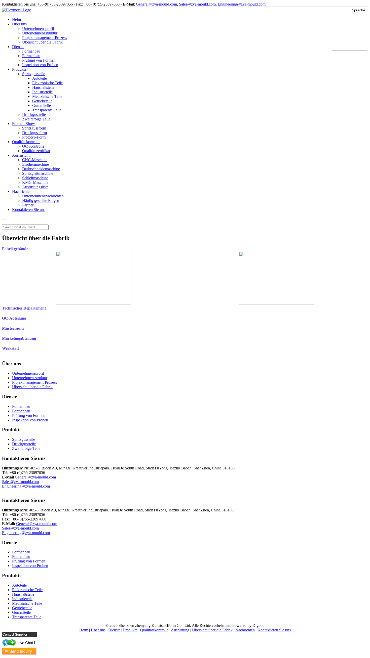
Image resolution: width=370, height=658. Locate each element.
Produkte (19, 69)
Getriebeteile (42, 101)
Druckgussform (34, 132)
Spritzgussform (34, 128)
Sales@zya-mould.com (197, 4)
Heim (16, 19)
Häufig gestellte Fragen (40, 200)
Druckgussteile (34, 114)
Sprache (358, 10)
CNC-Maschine (34, 160)
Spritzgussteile (33, 74)
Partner (27, 205)
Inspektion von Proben (40, 65)
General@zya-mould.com (156, 4)
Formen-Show (23, 123)
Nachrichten (21, 191)
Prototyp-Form (34, 137)
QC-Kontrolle (33, 146)
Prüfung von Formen (38, 60)
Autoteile (39, 78)
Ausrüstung (21, 155)
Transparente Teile (46, 110)
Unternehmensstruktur (39, 33)
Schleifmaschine (35, 178)
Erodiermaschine (35, 164)
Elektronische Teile (47, 83)
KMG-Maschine (35, 182)
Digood (258, 625)
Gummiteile (41, 105)
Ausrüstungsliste (35, 187)
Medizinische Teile (47, 96)
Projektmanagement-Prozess (44, 37)
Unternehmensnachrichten (43, 196)
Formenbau (31, 51)
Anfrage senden (14, 491)
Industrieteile (42, 92)
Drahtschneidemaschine (41, 169)
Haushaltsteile (43, 87)
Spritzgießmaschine (37, 173)
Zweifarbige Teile (36, 119)
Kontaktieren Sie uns (28, 209)
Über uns (19, 24)
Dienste (18, 47)
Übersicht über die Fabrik (42, 42)
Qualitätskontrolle (26, 142)
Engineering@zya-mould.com (242, 4)
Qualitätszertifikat (36, 151)
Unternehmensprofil (38, 28)
